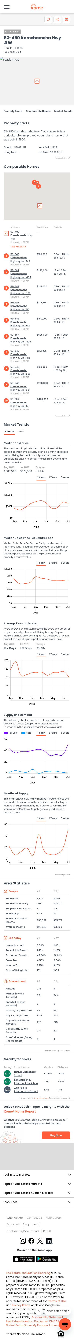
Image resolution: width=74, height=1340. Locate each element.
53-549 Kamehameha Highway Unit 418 (20, 354)
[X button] (40, 1240)
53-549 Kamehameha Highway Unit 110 (19, 306)
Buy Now (56, 1135)
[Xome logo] (37, 6)
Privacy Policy (21, 1305)
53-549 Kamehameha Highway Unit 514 (20, 322)
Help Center (54, 1218)
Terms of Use (57, 1301)
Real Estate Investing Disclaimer (27, 1321)
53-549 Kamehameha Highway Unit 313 (20, 386)
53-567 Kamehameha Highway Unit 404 (20, 274)
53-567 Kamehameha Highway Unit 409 (20, 338)
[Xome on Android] (47, 1259)
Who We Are (15, 1218)
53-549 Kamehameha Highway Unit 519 (20, 258)
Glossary (13, 1224)
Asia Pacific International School (26, 1089)
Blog (26, 1224)
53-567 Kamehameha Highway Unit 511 (19, 402)
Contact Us (34, 1218)
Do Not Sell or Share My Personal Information (35, 1325)
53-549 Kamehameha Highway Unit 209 (20, 290)
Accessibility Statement (47, 1317)
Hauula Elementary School (25, 1073)
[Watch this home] (48, 19)
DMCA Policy (57, 1321)
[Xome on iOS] (24, 1259)
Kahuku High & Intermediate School (26, 1081)
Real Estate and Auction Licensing (28, 1273)
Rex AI (47, 1231)
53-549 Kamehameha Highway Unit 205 (20, 370)
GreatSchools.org (41, 1098)
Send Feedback (37, 1160)
